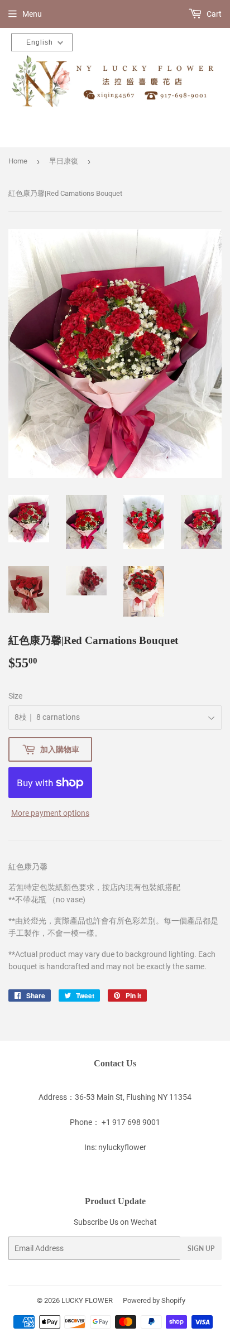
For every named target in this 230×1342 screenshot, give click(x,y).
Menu (32, 13)
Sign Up (201, 1248)
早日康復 (63, 161)
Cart (213, 13)
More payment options (50, 813)
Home (17, 161)
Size (15, 695)
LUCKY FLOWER (87, 1300)
